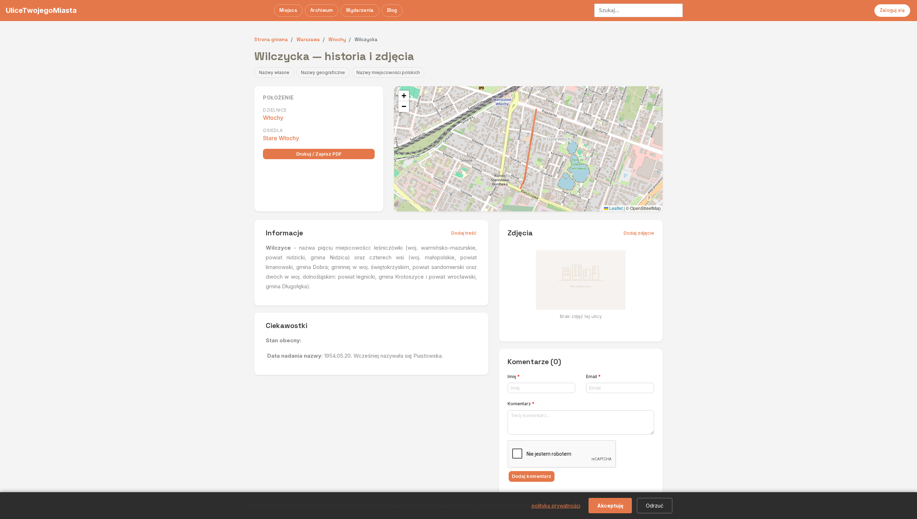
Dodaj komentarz (531, 476)
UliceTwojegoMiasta (41, 10)
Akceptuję (610, 506)
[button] (403, 95)
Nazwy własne (274, 72)
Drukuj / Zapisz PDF (319, 154)
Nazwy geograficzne (323, 72)
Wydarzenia (360, 10)
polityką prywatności (556, 506)
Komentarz (521, 403)
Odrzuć (654, 506)
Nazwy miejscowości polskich (388, 72)
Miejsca (288, 10)
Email (593, 376)
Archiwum (321, 10)
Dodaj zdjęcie (639, 233)
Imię (514, 376)
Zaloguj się (892, 10)
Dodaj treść (464, 233)
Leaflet (615, 208)
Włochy (273, 117)
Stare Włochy (281, 138)
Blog (392, 10)
